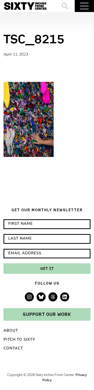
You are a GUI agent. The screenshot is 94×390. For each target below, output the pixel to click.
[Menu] (84, 6)
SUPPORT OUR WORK (47, 314)
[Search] (65, 6)
